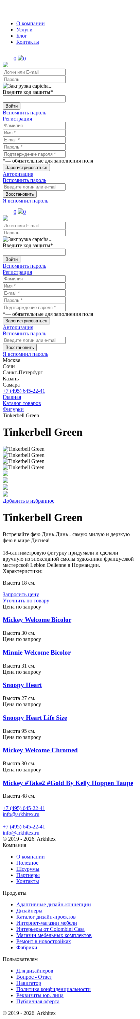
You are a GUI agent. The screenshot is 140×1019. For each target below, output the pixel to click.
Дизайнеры (29, 910)
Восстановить (19, 194)
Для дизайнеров (34, 971)
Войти (11, 106)
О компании (30, 23)
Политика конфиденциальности (53, 989)
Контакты (27, 42)
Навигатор (28, 983)
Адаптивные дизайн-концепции (53, 904)
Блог (21, 36)
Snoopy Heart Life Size (35, 717)
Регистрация (17, 119)
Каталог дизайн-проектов (46, 917)
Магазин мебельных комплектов (54, 935)
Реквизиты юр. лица (40, 995)
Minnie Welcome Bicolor (37, 652)
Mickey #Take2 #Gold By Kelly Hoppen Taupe (68, 782)
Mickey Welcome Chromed (40, 750)
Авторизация (18, 174)
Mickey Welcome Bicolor (37, 619)
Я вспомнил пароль (25, 201)
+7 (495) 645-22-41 (24, 391)
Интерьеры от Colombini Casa (50, 929)
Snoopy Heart (22, 684)
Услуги (24, 29)
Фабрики (26, 947)
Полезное (27, 863)
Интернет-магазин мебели (46, 923)
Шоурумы (27, 869)
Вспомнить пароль (24, 112)
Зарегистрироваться (26, 167)
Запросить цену (21, 594)
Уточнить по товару (26, 600)
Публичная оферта (37, 1001)
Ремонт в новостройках (43, 941)
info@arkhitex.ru (21, 814)
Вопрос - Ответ (34, 977)
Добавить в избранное (28, 501)
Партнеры (28, 875)
